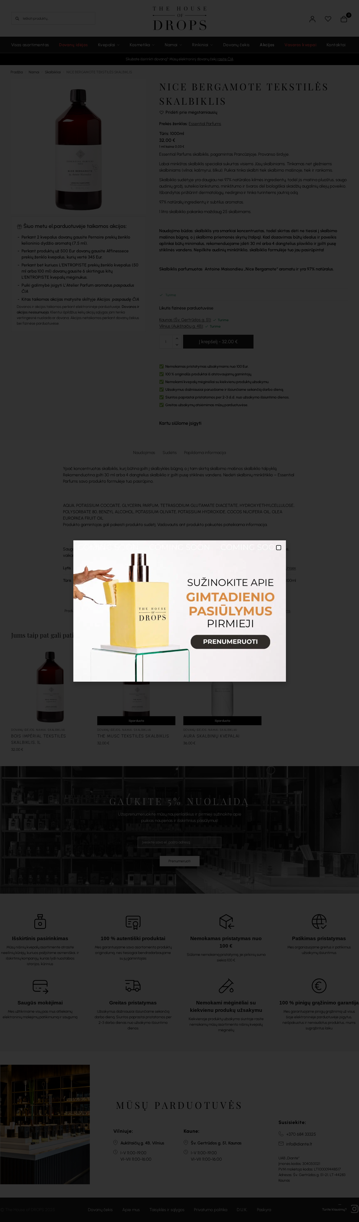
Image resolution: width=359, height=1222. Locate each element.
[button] (279, 548)
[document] (179, 611)
